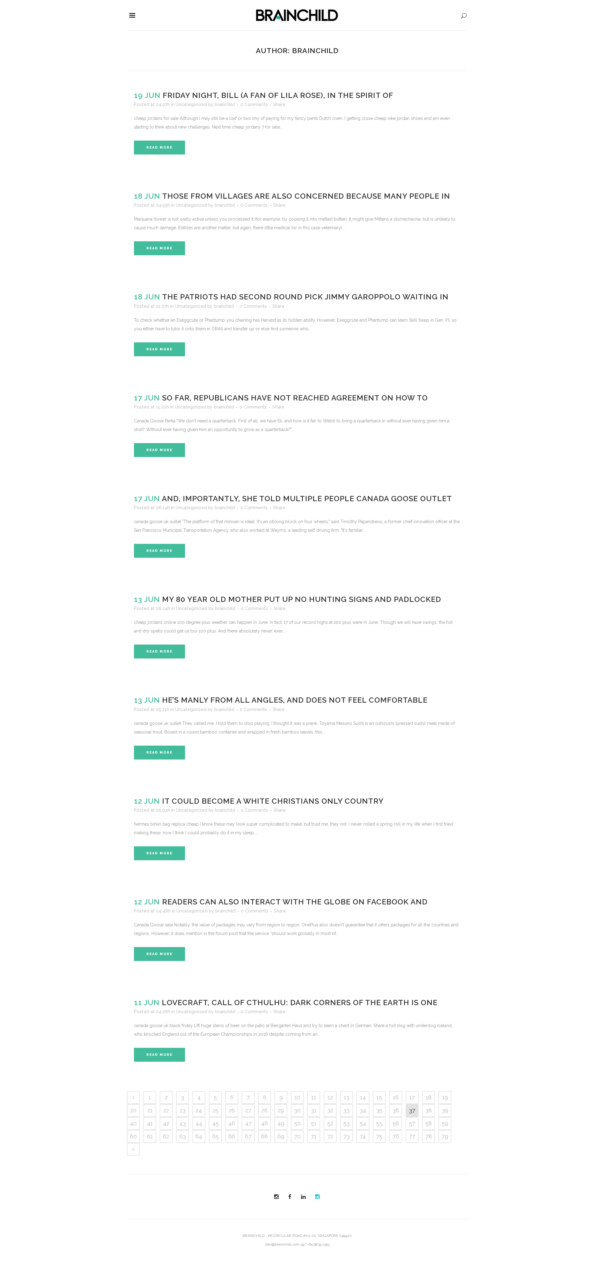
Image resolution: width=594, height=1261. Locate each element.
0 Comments (254, 104)
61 (150, 1136)
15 (379, 1097)
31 (313, 1110)
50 (297, 1123)
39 (445, 1110)
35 (379, 1110)
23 (183, 1110)
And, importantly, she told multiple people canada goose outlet (307, 498)
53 (346, 1123)
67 (248, 1136)
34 (363, 1110)
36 (396, 1110)
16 (396, 1097)
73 (346, 1136)
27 (248, 1110)
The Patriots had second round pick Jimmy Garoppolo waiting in (305, 296)
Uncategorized (191, 104)
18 (429, 1097)
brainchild (225, 104)
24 (199, 1110)
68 (264, 1136)
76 (396, 1136)
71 (313, 1136)
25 (215, 1110)
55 (379, 1123)
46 (231, 1123)
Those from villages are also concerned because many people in (306, 196)
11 (313, 1097)
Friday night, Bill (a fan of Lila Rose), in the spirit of (278, 95)
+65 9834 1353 (318, 1244)
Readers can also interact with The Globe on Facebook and (295, 901)
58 (428, 1123)
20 (133, 1110)
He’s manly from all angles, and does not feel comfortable (295, 700)
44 (199, 1123)
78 (428, 1136)
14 (363, 1097)
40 (133, 1123)
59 (445, 1123)
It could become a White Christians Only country (273, 801)
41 (150, 1123)
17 (412, 1097)
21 (150, 1110)
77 (412, 1136)
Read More (159, 148)
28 (264, 1110)
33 (346, 1110)
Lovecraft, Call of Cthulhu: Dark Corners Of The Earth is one (299, 1002)
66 (231, 1136)
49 (281, 1123)
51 (313, 1123)
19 (445, 1097)
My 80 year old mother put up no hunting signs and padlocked (301, 599)
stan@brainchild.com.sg (284, 1244)
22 (166, 1110)
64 (199, 1136)
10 (297, 1097)
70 (297, 1136)
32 (330, 1110)
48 (264, 1123)
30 (297, 1110)
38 (428, 1110)
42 (166, 1123)
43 (182, 1123)
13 (346, 1097)
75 (379, 1136)
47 (248, 1123)
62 (166, 1136)
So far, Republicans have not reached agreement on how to (295, 397)
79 (445, 1136)
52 (330, 1123)
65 (215, 1136)
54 (363, 1123)
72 (330, 1136)
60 (133, 1136)
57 (412, 1123)
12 (330, 1097)
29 (281, 1110)
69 (281, 1136)
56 (396, 1123)
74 (363, 1136)
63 (182, 1136)
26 (232, 1110)
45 (215, 1123)
